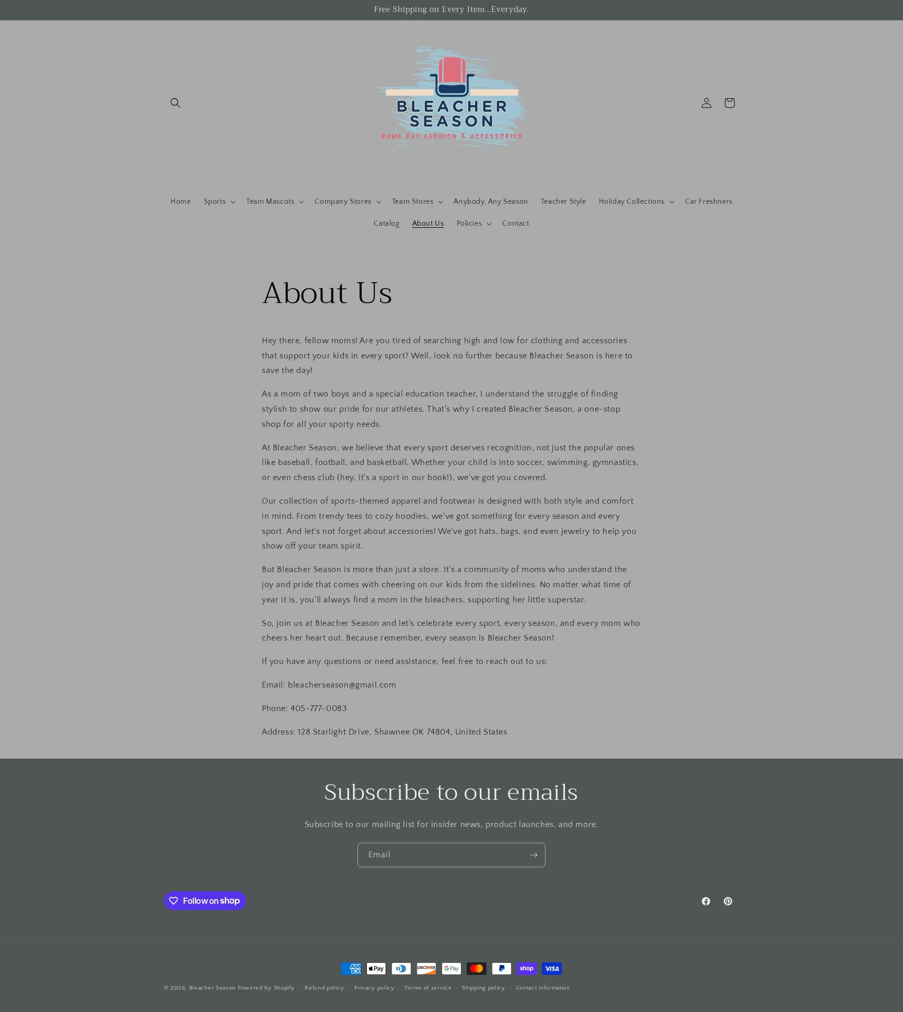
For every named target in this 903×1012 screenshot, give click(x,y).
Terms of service (428, 987)
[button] (175, 102)
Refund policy (324, 987)
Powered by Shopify (266, 988)
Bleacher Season (212, 988)
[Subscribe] (533, 855)
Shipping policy (483, 987)
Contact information (543, 987)
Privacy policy (374, 987)
